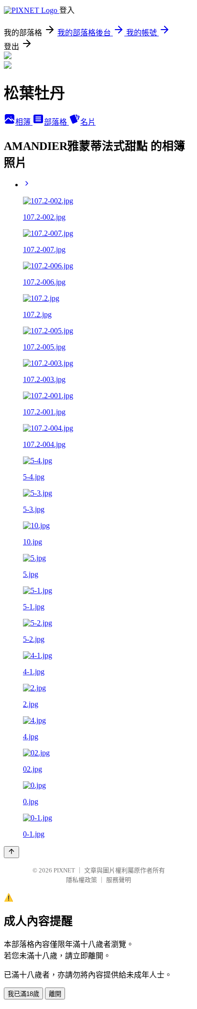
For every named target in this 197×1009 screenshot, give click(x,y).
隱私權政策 (81, 879)
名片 (88, 122)
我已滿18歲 (23, 994)
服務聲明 (118, 879)
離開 (55, 994)
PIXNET (64, 870)
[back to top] (11, 852)
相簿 (24, 122)
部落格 (56, 122)
